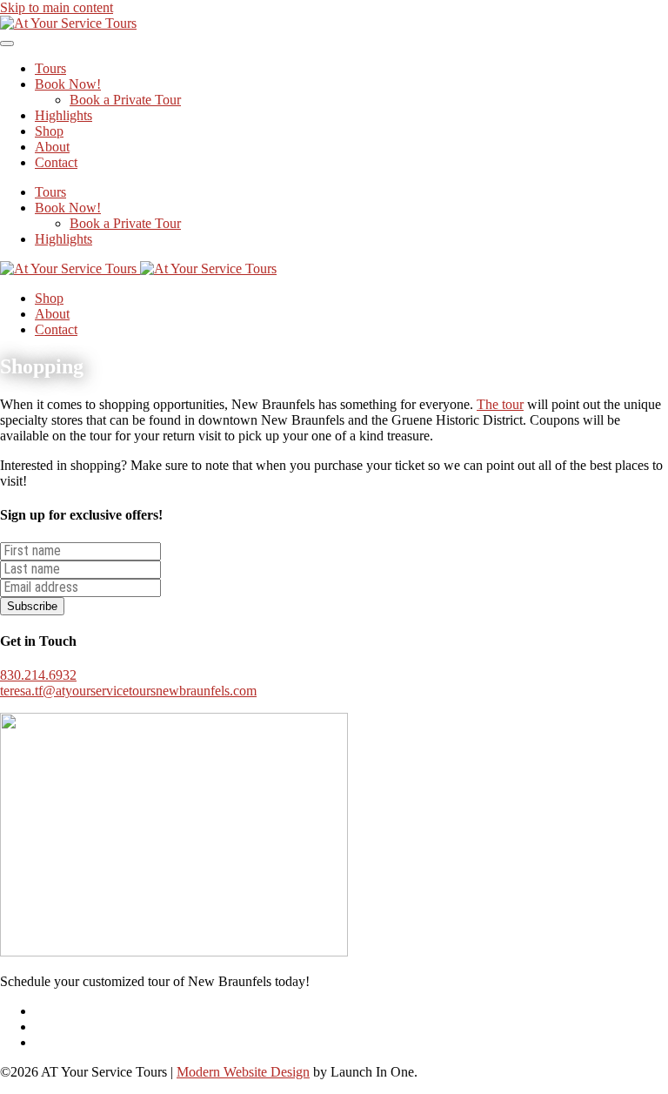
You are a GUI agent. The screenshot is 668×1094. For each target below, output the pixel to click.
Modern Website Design (243, 1071)
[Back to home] (68, 23)
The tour (500, 404)
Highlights (63, 115)
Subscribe (32, 606)
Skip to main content (56, 7)
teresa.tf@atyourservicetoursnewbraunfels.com (128, 690)
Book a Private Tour (125, 99)
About (52, 146)
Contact (56, 162)
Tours (50, 68)
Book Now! (68, 84)
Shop (49, 131)
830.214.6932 (38, 675)
